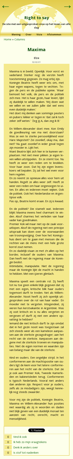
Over (29, 34)
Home (7, 39)
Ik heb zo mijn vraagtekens (30, 442)
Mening (16, 34)
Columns (19, 39)
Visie (39, 34)
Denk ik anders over (25, 447)
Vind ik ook (20, 437)
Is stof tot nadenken (26, 452)
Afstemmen (54, 34)
